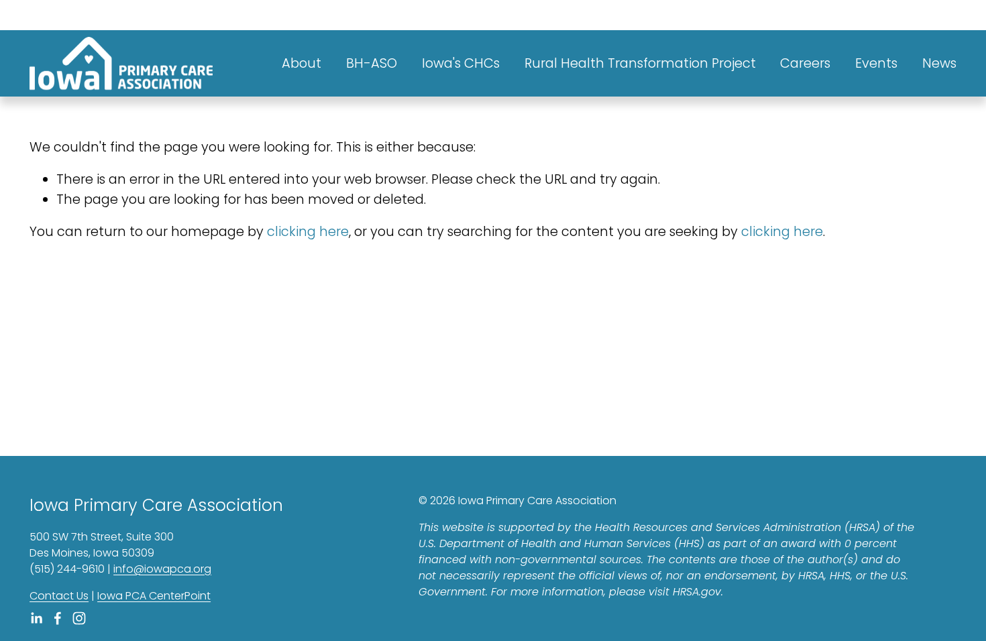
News (939, 63)
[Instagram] (79, 618)
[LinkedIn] (36, 618)
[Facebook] (57, 618)
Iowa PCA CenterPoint (154, 595)
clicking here (308, 232)
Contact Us (59, 595)
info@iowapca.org (162, 569)
